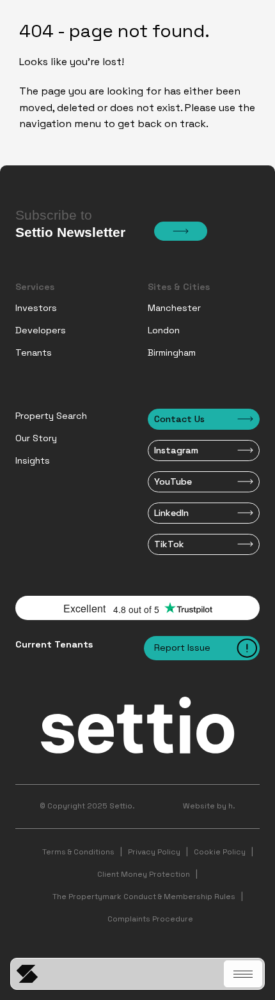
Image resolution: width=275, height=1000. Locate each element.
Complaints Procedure (150, 919)
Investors (36, 308)
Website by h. (209, 806)
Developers (40, 330)
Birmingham (172, 352)
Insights (32, 460)
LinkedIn (171, 513)
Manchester (174, 308)
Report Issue (182, 647)
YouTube (173, 481)
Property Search (51, 415)
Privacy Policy (154, 852)
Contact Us (179, 419)
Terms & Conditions (78, 852)
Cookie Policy (220, 852)
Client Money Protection (143, 874)
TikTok (169, 544)
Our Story (36, 438)
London (164, 330)
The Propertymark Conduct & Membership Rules (143, 896)
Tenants (33, 352)
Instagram (176, 450)
